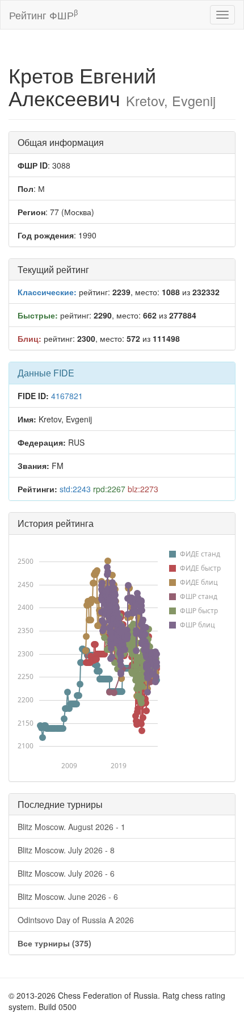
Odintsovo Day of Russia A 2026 (76, 919)
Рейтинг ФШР (43, 14)
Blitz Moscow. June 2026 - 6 (68, 896)
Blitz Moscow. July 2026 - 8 (66, 850)
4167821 (67, 395)
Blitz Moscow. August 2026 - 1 (71, 826)
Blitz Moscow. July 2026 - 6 (66, 873)
